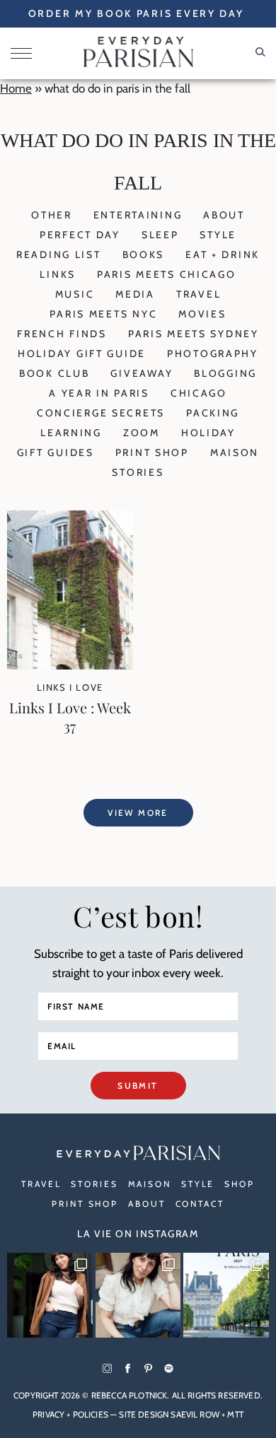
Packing (212, 413)
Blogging (225, 373)
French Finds (62, 333)
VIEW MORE (138, 812)
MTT (235, 1414)
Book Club (54, 373)
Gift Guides (55, 452)
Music (75, 294)
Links (58, 274)
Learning (71, 432)
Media (135, 294)
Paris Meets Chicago (166, 274)
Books (143, 254)
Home (16, 88)
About (224, 215)
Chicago (199, 393)
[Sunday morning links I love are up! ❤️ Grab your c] (50, 1295)
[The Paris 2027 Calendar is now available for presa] (226, 1295)
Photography (212, 353)
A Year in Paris (99, 393)
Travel (198, 294)
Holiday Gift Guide (82, 353)
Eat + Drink (222, 254)
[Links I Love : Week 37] (70, 665)
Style (218, 234)
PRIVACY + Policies (70, 1414)
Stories (137, 472)
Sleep (160, 234)
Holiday (208, 432)
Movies (202, 314)
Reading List (58, 254)
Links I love (70, 687)
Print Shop (152, 452)
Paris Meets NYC (103, 314)
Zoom (141, 432)
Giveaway (141, 373)
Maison (234, 452)
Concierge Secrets (101, 413)
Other (51, 215)
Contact (200, 1203)
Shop (239, 1184)
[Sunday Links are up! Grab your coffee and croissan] (138, 1295)
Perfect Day (80, 234)
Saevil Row (195, 1414)
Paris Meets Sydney (193, 333)
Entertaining (138, 215)
